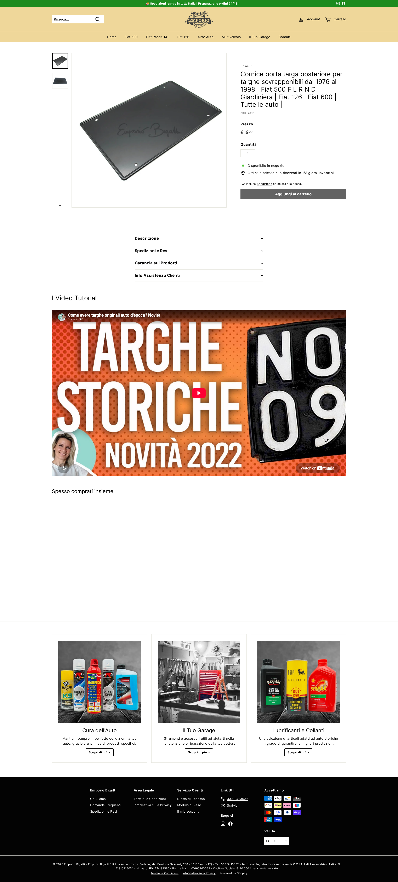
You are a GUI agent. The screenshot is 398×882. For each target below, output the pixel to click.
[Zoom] (149, 130)
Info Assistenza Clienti (157, 275)
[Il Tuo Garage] (199, 682)
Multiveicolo (231, 37)
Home (111, 37)
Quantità (248, 144)
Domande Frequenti (105, 805)
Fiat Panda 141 (157, 37)
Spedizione (264, 183)
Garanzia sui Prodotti (156, 263)
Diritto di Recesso (191, 799)
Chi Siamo (98, 799)
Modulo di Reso (189, 805)
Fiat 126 (183, 37)
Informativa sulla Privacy (152, 805)
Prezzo (246, 124)
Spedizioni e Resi (152, 250)
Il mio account (188, 811)
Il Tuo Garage (259, 37)
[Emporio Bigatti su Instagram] (223, 823)
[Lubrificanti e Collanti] (298, 682)
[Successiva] (60, 204)
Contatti (284, 37)
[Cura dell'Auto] (99, 682)
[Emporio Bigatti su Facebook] (230, 823)
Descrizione (147, 238)
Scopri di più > (99, 752)
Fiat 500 (131, 37)
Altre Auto (206, 37)
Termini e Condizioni (150, 799)
